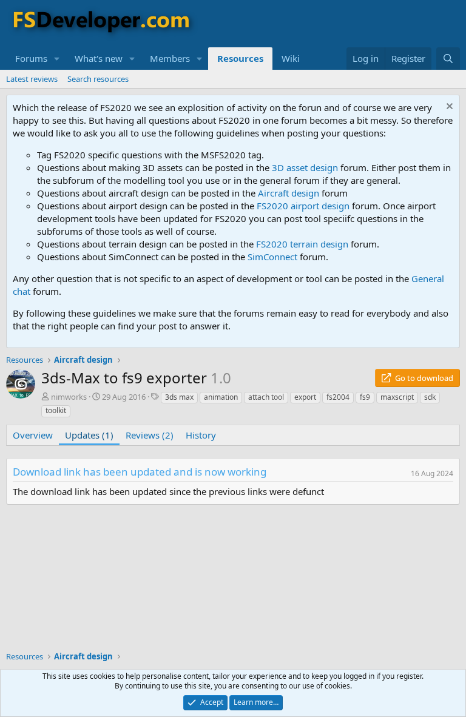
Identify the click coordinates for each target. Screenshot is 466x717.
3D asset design (305, 167)
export (305, 397)
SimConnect (272, 257)
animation (221, 397)
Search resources (98, 78)
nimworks (69, 396)
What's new (99, 58)
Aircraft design (288, 193)
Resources (240, 58)
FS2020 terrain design (302, 244)
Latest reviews (32, 78)
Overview (33, 435)
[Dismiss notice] (448, 107)
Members (170, 58)
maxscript (397, 397)
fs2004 (338, 397)
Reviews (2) (150, 435)
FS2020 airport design (303, 206)
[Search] (448, 58)
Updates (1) (89, 435)
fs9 (365, 397)
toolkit (56, 410)
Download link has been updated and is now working (139, 472)
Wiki (291, 58)
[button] (57, 58)
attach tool (266, 397)
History (201, 435)
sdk (430, 397)
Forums (31, 58)
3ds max (179, 397)
